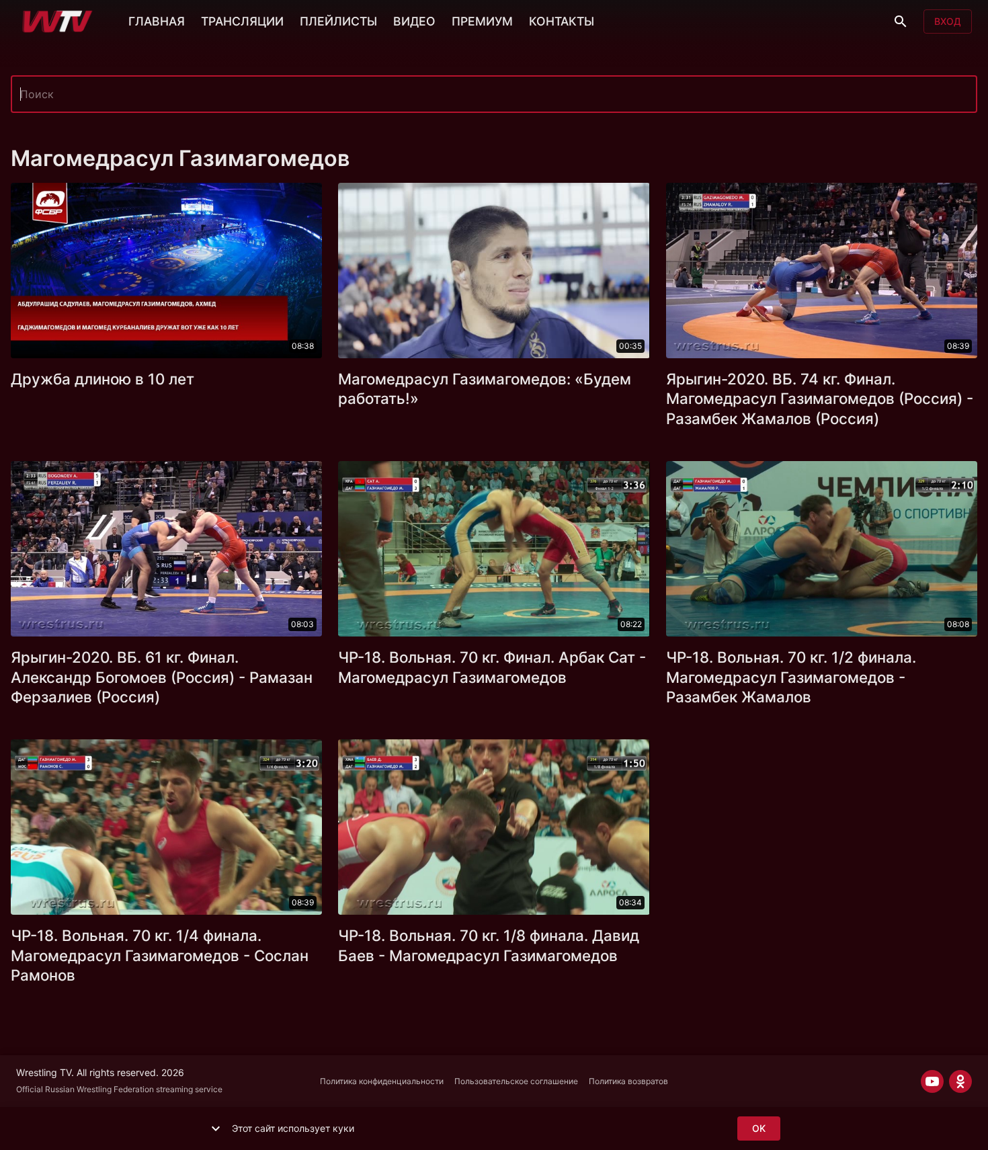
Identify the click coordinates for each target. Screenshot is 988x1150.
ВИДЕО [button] (414, 21)
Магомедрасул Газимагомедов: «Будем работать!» (484, 389)
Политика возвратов (628, 1081)
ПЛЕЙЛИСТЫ (338, 21)
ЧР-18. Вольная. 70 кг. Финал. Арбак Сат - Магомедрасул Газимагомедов (492, 667)
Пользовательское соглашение (516, 1081)
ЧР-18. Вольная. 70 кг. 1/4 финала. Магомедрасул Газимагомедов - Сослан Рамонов (159, 955)
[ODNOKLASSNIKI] (960, 1081)
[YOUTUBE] (932, 1081)
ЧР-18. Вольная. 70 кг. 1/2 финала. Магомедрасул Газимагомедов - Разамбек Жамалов (791, 677)
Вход (947, 21)
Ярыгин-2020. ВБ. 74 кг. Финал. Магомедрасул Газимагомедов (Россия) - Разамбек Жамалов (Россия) (819, 399)
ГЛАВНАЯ (156, 21)
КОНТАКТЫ (561, 21)
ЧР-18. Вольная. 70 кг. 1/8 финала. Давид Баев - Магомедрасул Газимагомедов (488, 945)
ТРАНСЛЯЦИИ (242, 21)
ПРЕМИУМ (482, 21)
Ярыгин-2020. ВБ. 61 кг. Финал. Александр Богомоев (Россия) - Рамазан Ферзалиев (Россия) (162, 677)
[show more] (216, 1128)
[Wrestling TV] (57, 21)
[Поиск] (900, 21)
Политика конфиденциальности (382, 1081)
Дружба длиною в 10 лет (102, 379)
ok (759, 1128)
